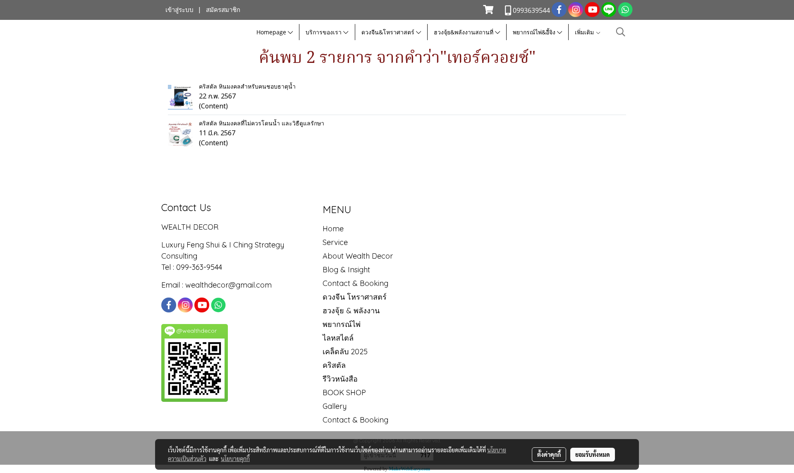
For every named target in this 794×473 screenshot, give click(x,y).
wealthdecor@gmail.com (229, 285)
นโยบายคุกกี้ (235, 458)
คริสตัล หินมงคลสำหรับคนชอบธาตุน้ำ (247, 86)
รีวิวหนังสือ (340, 379)
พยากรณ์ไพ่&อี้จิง (535, 32)
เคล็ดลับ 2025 (345, 351)
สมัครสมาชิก (223, 10)
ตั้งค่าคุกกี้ (549, 454)
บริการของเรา (324, 32)
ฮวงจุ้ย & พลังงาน (351, 310)
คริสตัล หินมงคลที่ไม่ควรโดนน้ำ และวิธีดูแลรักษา (261, 123)
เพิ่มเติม (585, 32)
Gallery (335, 406)
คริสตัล (334, 365)
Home (333, 228)
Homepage (272, 32)
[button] (621, 32)
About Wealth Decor (358, 256)
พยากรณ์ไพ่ (342, 324)
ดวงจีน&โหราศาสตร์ (388, 32)
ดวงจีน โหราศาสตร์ (355, 297)
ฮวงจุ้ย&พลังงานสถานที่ (464, 32)
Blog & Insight (346, 269)
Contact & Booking (355, 283)
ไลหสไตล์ (338, 338)
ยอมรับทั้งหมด (592, 454)
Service (335, 242)
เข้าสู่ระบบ (179, 10)
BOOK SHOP (344, 392)
